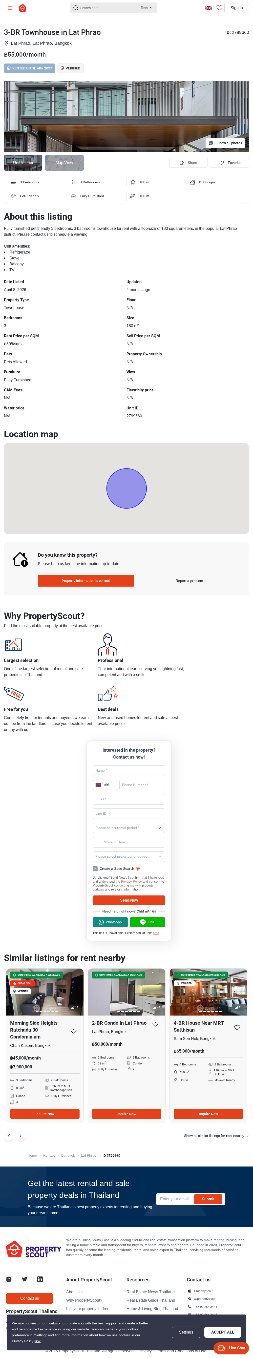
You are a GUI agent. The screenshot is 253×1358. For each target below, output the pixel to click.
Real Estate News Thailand (150, 1292)
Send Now (129, 900)
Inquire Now (45, 1114)
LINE (151, 922)
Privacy (145, 1351)
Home (32, 1155)
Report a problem (189, 581)
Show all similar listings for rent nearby (214, 1136)
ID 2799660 (111, 1156)
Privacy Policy (131, 881)
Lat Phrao (88, 1155)
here (156, 933)
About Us (74, 1292)
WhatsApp (114, 922)
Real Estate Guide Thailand (150, 1300)
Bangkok (68, 1155)
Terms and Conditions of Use (181, 1351)
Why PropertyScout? (84, 1300)
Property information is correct (86, 581)
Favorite (234, 163)
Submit (208, 1199)
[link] (38, 1341)
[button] (126, 116)
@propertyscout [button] (204, 1299)
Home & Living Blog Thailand (152, 1308)
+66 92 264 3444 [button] (205, 1307)
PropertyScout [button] (203, 1291)
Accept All (222, 1332)
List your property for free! (88, 1308)
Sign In (237, 7)
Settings (186, 1332)
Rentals (49, 1155)
